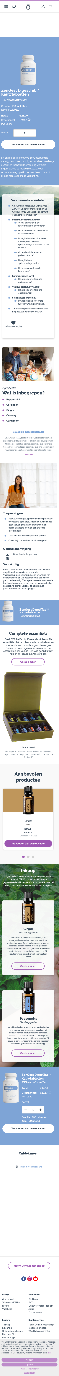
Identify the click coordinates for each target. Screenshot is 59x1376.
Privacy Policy (29, 1373)
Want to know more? (30, 1369)
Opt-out (29, 1364)
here (49, 1353)
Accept (29, 1360)
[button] (23, 857)
